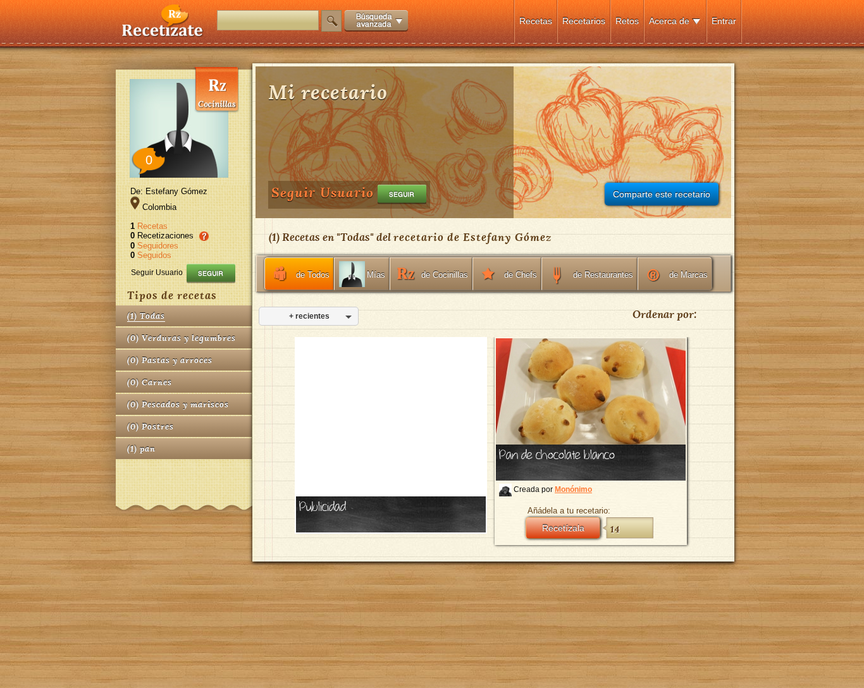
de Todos (313, 275)
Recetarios (583, 21)
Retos (627, 21)
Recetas (535, 21)
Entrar (724, 21)
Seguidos (154, 255)
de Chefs (520, 275)
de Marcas (688, 275)
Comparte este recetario (661, 194)
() (146, 315)
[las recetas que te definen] (163, 33)
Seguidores (157, 245)
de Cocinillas (444, 275)
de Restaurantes (603, 275)
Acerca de (669, 21)
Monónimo (573, 489)
